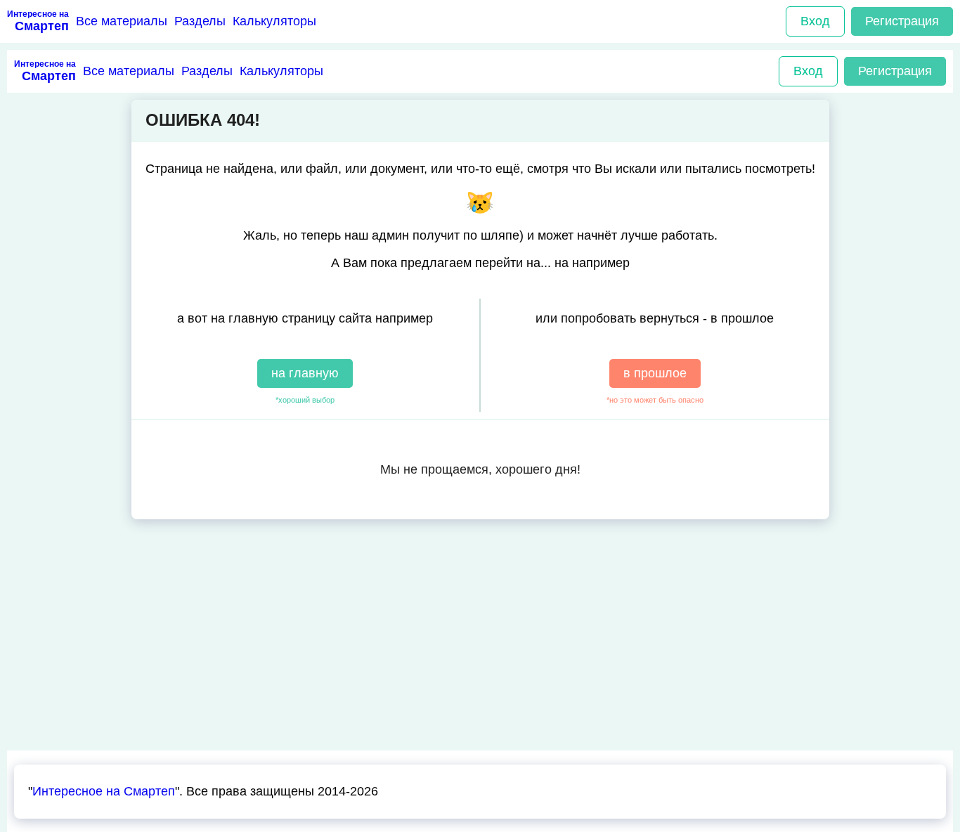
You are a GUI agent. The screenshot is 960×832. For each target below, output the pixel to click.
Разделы (200, 21)
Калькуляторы (274, 21)
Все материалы (121, 21)
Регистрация (902, 21)
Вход (815, 21)
